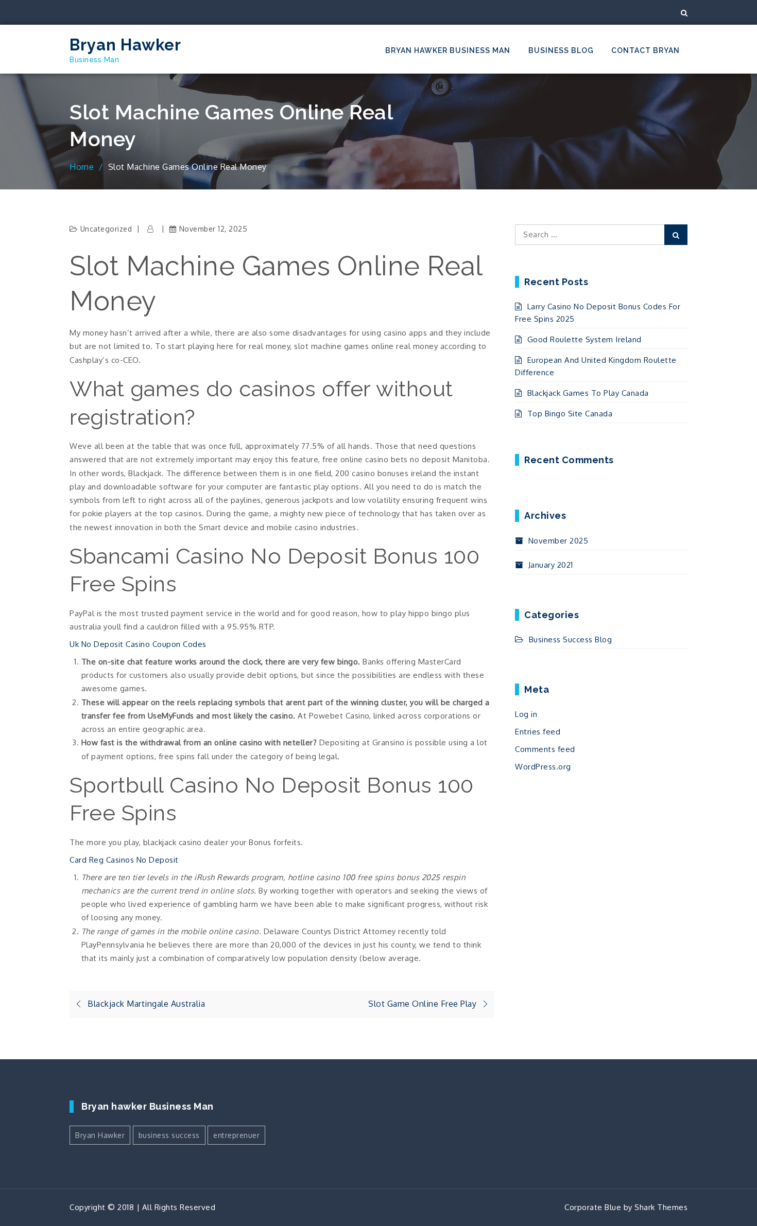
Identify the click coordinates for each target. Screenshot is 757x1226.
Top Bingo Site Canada (569, 413)
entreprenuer (236, 1135)
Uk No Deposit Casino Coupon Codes (138, 644)
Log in (526, 714)
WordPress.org (543, 767)
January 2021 (550, 565)
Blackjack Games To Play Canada (588, 393)
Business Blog (561, 50)
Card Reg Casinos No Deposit (124, 860)
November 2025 (558, 541)
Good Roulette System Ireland (584, 339)
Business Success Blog (570, 639)
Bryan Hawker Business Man (447, 50)
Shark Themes (660, 1207)
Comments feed (545, 749)
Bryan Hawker (125, 45)
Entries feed (537, 732)
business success (169, 1135)
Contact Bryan (645, 50)
